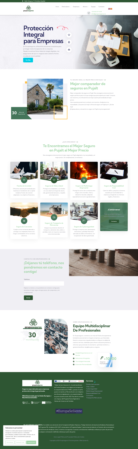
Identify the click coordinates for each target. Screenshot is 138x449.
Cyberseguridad (91, 389)
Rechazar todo (20, 442)
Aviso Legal (57, 437)
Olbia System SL (84, 440)
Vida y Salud (90, 386)
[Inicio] (28, 9)
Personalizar (10, 442)
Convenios (89, 395)
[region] (20, 435)
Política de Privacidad (67, 437)
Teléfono (27, 279)
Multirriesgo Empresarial (94, 391)
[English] (109, 8)
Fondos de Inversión (92, 384)
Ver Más (28, 59)
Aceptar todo (31, 442)
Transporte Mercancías (94, 398)
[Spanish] (111, 8)
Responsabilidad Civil (93, 393)
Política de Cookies (79, 437)
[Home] (37, 383)
